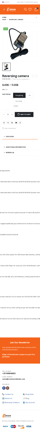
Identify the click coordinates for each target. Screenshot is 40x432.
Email (16, 122)
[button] (4, 9)
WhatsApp (20, 122)
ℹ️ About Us (7, 398)
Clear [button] (15, 106)
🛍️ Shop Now (28, 394)
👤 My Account (29, 402)
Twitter (8, 122)
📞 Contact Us (7, 394)
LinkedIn (12, 122)
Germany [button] (18, 101)
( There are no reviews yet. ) (20, 79)
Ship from (6, 94)
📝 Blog (26, 398)
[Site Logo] (11, 9)
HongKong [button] (19, 95)
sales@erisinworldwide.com (13, 379)
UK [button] (30, 95)
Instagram (7, 388)
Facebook (4, 122)
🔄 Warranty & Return (11, 402)
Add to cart (25, 114)
